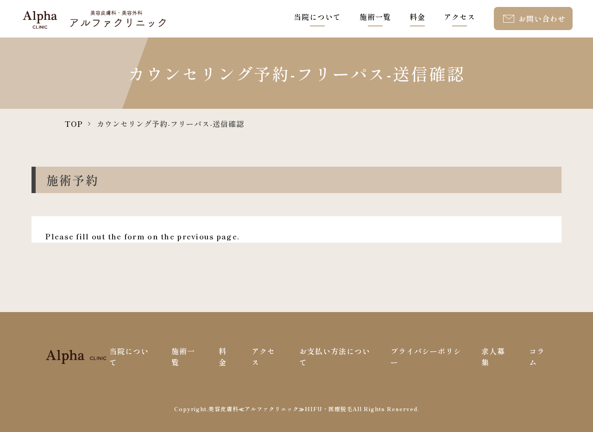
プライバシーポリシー (426, 356)
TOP (74, 123)
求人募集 (493, 356)
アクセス (459, 16)
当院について (317, 16)
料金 (417, 16)
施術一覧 (375, 16)
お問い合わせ (542, 18)
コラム (537, 356)
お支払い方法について (334, 356)
